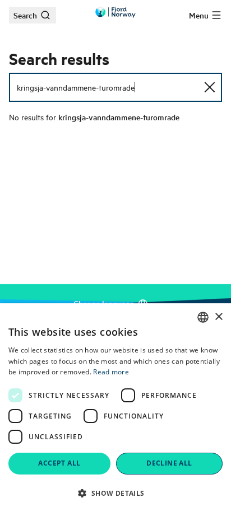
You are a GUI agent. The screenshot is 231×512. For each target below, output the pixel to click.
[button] (115, 493)
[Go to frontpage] (115, 12)
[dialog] (115, 407)
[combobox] (203, 317)
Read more (111, 372)
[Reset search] (210, 87)
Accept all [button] (59, 463)
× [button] (218, 317)
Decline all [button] (169, 463)
